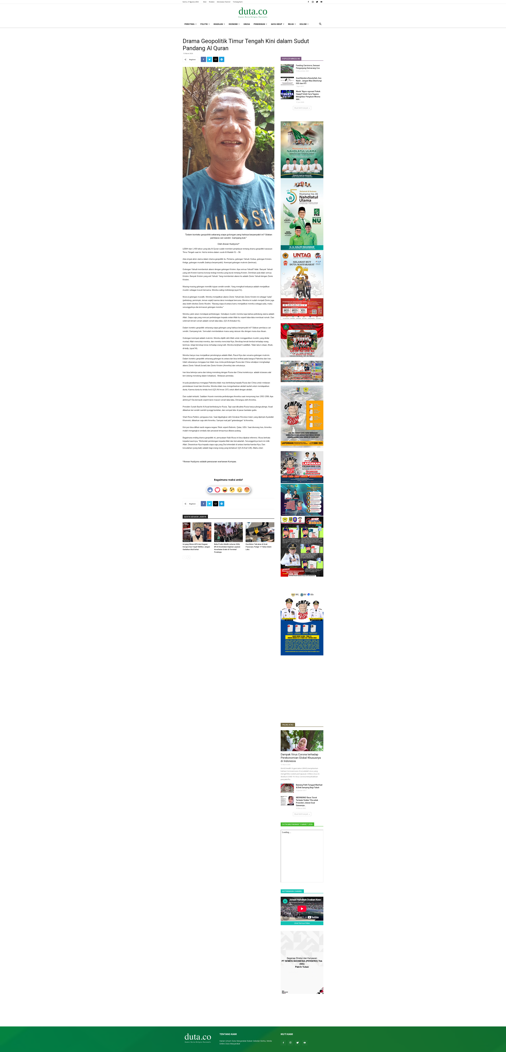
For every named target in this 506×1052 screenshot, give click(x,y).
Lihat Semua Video (302, 923)
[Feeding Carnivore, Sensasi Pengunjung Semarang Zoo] (287, 68)
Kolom (303, 24)
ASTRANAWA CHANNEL (292, 891)
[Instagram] (313, 2)
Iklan (204, 2)
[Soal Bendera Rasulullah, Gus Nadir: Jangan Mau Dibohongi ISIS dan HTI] (287, 81)
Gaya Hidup (276, 24)
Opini (283, 750)
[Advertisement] (302, 701)
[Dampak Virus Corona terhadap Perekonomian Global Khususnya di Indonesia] (302, 740)
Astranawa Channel (223, 2)
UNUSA (247, 24)
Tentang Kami (238, 2)
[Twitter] (317, 2)
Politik (204, 24)
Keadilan (218, 24)
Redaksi (211, 2)
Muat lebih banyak (301, 108)
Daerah (217, 541)
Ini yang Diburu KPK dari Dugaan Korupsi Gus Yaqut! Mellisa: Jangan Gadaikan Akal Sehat (196, 546)
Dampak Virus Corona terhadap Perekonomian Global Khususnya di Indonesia (301, 758)
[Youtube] (321, 2)
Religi (291, 24)
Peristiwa (189, 24)
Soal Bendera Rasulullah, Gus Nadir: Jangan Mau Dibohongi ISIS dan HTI (309, 80)
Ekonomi (233, 24)
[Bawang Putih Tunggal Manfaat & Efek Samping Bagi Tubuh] (287, 788)
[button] (320, 24)
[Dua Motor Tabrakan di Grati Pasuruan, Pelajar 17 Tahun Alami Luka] (260, 532)
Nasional (186, 541)
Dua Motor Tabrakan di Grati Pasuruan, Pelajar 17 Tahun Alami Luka (258, 546)
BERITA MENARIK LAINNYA (195, 517)
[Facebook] (308, 2)
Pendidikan (259, 24)
